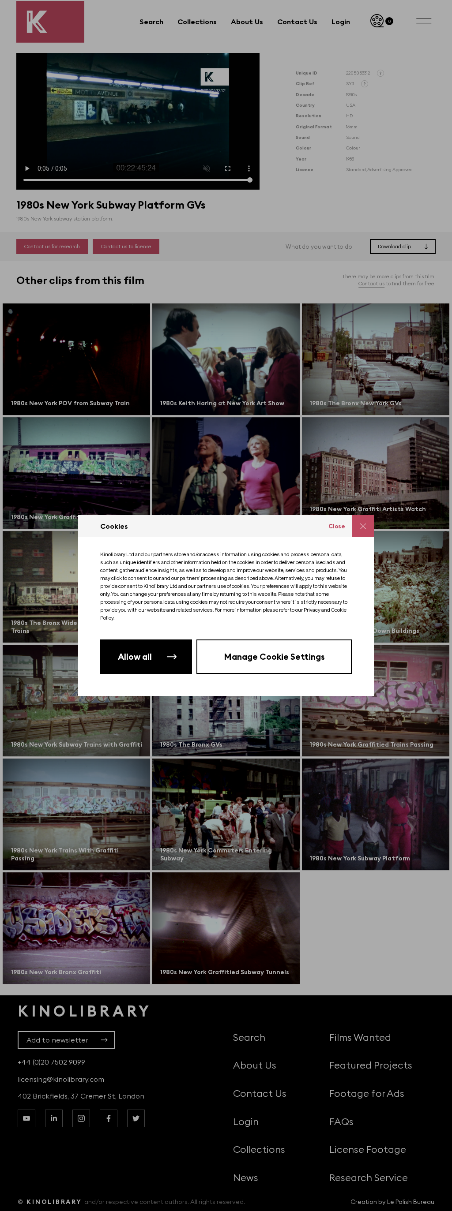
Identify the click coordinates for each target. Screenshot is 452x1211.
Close (336, 526)
